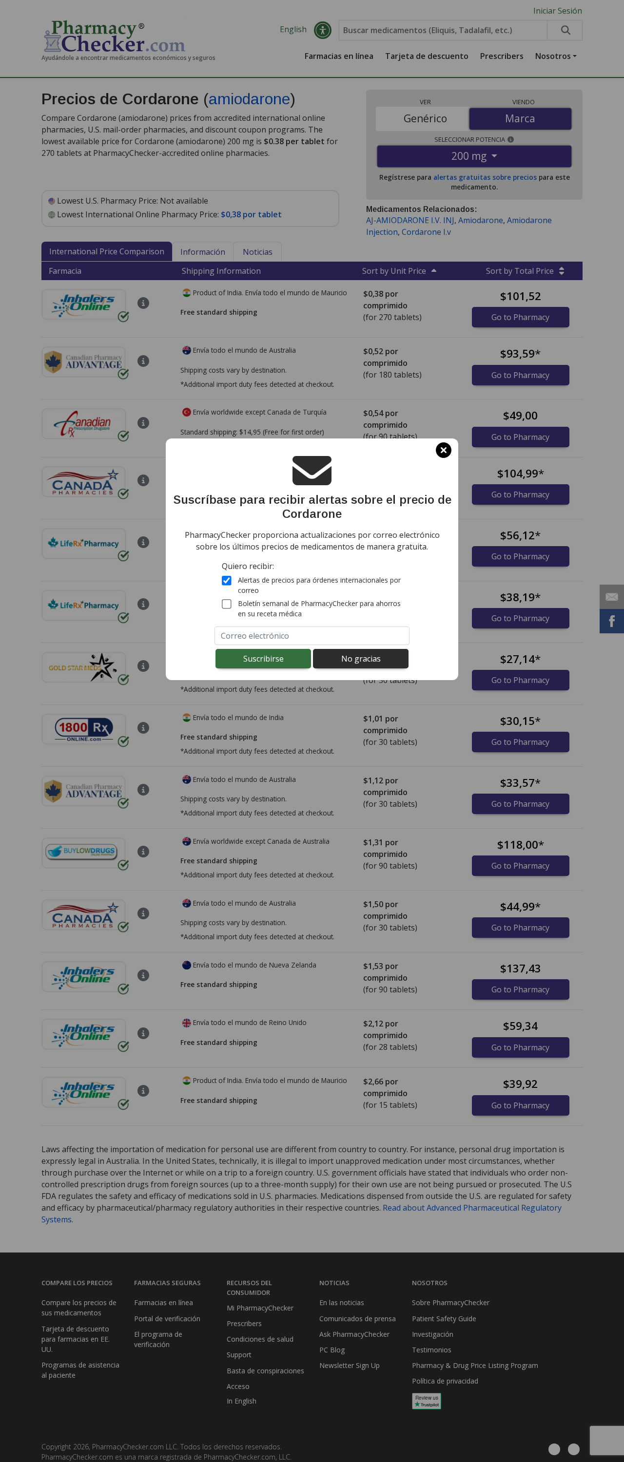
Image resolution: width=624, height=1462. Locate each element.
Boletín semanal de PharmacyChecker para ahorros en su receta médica (319, 608)
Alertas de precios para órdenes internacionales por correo (319, 585)
